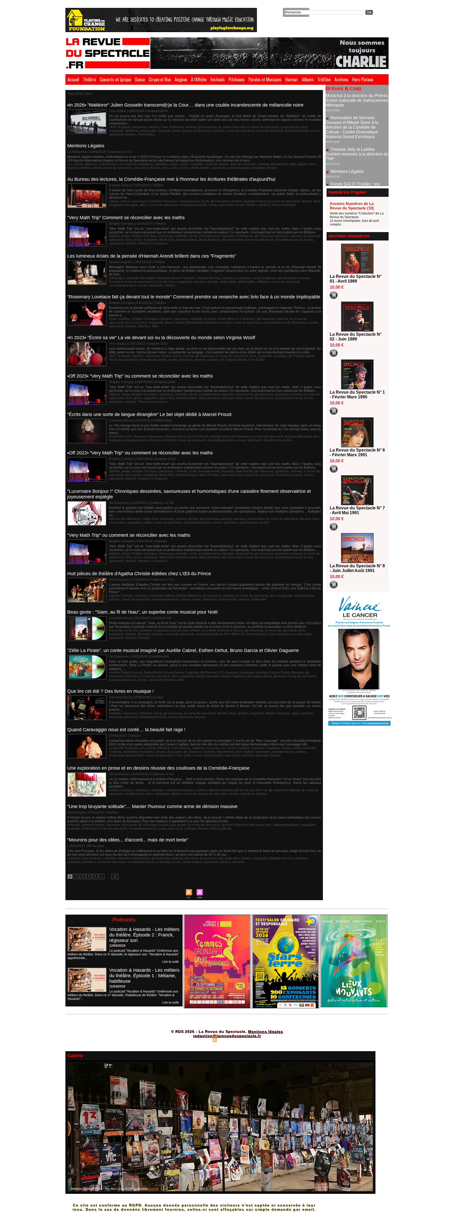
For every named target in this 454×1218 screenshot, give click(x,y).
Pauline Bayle (304, 356)
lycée (137, 240)
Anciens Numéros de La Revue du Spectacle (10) (352, 205)
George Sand (219, 436)
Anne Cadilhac (120, 319)
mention (85, 168)
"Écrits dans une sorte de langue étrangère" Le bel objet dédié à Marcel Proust (149, 414)
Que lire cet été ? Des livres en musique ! (110, 691)
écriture (210, 319)
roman (185, 599)
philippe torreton (281, 858)
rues (165, 168)
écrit (191, 436)
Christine (145, 713)
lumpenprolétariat (286, 825)
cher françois (92, 858)
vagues (212, 360)
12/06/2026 (117, 946)
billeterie (90, 164)
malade (130, 634)
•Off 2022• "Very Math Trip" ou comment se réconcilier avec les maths (140, 452)
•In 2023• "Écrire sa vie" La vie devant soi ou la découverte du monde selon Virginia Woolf (161, 337)
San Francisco (256, 634)
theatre (130, 134)
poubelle (73, 828)
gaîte (178, 752)
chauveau (139, 127)
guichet (225, 519)
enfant (195, 630)
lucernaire (263, 752)
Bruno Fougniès (183, 278)
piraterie (280, 676)
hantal (163, 825)
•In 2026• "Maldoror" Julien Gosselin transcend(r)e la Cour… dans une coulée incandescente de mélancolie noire (185, 105)
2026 (112, 127)
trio (278, 440)
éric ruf (261, 790)
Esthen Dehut (279, 672)
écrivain (202, 436)
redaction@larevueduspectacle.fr (227, 1036)
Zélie (180, 680)
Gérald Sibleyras (188, 596)
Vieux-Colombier (283, 205)
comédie (196, 164)
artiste (78, 164)
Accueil (73, 79)
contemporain (189, 201)
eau (186, 630)
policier (114, 599)
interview (191, 858)
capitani (198, 748)
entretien (124, 858)
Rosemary (299, 322)
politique (73, 862)
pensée (213, 282)
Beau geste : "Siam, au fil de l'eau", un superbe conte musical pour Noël (142, 612)
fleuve (238, 630)
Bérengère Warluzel (155, 278)
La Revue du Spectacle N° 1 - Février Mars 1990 (357, 394)
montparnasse (283, 752)
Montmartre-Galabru (202, 322)
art (69, 164)
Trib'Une (324, 79)
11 (115, 876)
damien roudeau (221, 790)
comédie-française (179, 790)
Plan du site (201, 1039)
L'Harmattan (255, 519)
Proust (154, 440)
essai (257, 278)
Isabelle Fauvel (255, 201)
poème (219, 131)
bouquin (115, 713)
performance (203, 131)
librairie (305, 519)
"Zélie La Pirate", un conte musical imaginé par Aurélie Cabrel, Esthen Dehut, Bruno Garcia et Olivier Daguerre (183, 650)
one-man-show (232, 240)
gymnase (282, 236)
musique (164, 131)
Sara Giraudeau (280, 634)
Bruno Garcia (174, 672)
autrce (125, 201)
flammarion (244, 236)
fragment (269, 278)
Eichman (244, 278)
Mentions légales (265, 1031)
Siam (308, 634)
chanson (130, 164)
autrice (114, 519)
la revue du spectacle (263, 127)
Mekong (143, 634)
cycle (205, 201)
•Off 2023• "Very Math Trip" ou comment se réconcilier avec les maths (140, 376)
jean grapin (178, 825)
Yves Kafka (146, 134)
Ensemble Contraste (216, 630)
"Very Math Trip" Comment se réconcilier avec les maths (126, 217)
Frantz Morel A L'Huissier (236, 319)
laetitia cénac (135, 794)
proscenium (135, 755)
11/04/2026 (117, 986)
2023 (112, 356)
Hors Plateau (362, 79)
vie (222, 360)
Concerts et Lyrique (115, 79)
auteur (113, 201)
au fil (127, 630)
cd (120, 164)
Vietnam (144, 638)
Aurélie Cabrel (120, 672)
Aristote (133, 278)
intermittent (279, 164)
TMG (155, 326)
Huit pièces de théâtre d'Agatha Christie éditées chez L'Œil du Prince (139, 573)
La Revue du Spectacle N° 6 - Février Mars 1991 (357, 452)
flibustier (297, 672)
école (193, 236)
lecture (307, 201)
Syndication (226, 1039)
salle (174, 168)
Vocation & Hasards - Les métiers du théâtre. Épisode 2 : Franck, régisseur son (144, 935)
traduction (258, 599)
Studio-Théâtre (246, 205)
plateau (176, 794)
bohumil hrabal (93, 825)
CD (129, 436)
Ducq (158, 713)
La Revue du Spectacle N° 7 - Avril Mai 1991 (357, 510)
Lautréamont (290, 127)
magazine (116, 131)
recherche (168, 440)
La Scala (160, 282)
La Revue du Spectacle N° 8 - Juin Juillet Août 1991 (357, 568)
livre (304, 127)
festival (190, 127)
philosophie (246, 282)
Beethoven (117, 436)
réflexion (263, 282)
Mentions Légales (85, 145)
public (147, 522)
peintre (301, 752)
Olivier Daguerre (233, 676)
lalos (293, 164)
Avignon (181, 79)
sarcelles (221, 794)
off (290, 356)
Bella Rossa (153, 672)
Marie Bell (166, 240)
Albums (308, 79)
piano (144, 440)
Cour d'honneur (172, 127)
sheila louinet (200, 168)
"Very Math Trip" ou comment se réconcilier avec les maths (128, 535)
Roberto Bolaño (296, 131)
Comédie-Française (162, 201)
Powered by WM (249, 1039)
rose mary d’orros (147, 168)
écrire (176, 356)
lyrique (243, 713)
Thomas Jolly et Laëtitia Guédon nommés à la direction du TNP (357, 123)
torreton (238, 862)
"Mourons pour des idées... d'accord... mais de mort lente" (127, 840)
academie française (124, 748)
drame (224, 164)
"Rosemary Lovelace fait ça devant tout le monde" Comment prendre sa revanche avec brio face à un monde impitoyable (193, 296)
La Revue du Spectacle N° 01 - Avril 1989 (355, 278)
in (219, 127)
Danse (140, 79)
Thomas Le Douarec (153, 243)
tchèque (190, 828)
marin (200, 676)
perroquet (254, 676)
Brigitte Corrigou (144, 236)
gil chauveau (207, 127)
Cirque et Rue (160, 79)
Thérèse (144, 326)
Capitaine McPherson (201, 672)
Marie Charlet (175, 322)
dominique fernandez (138, 752)
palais (176, 131)
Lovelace (140, 322)
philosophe (228, 282)
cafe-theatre (108, 164)
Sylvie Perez (228, 599)
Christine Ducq (175, 436)
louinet (72, 168)
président (88, 862)
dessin (193, 519)
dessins (262, 672)
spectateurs (248, 522)
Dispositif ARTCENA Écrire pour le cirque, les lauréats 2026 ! (356, 172)
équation (227, 236)
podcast (301, 858)
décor (239, 790)
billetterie (133, 519)
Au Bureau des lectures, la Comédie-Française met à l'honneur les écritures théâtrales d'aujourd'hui (171, 179)
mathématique (186, 240)
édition (170, 596)
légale (302, 164)
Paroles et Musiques (265, 79)
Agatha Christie (120, 596)
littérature (304, 436)
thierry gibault (220, 828)
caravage (212, 748)
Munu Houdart (209, 240)
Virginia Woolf (236, 360)
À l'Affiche (199, 79)
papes (187, 131)
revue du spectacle (240, 131)
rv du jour (163, 862)
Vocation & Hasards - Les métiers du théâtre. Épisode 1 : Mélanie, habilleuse (144, 976)
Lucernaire (117, 522)
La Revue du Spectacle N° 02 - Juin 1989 (355, 336)
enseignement (209, 236)
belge (126, 236)
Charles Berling (208, 278)
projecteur (116, 755)
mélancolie (148, 131)
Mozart (271, 713)
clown (184, 164)
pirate (267, 676)
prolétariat (89, 828)
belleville (73, 825)
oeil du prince (304, 596)
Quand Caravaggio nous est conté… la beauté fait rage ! (126, 729)
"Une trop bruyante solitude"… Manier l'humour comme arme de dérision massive (152, 806)
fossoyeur (129, 825)
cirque (173, 164)
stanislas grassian (255, 755)
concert (176, 630)
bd (123, 519)
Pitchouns (237, 79)
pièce (144, 205)
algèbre (114, 236)
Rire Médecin (234, 634)
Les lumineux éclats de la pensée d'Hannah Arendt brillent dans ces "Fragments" (151, 256)
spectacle (116, 134)
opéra (296, 713)
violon (287, 440)
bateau (137, 672)
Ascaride (116, 630)
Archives (341, 79)
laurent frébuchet (234, 825)
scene (314, 131)
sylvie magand (238, 168)
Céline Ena (150, 519)
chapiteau (145, 164)
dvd (233, 164)
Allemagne (117, 278)
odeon (97, 168)
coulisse (211, 164)
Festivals (217, 79)
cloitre (166, 356)
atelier (113, 790)
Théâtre (89, 79)
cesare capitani (237, 748)
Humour (291, 79)
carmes (137, 356)
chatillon (161, 164)
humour (263, 164)
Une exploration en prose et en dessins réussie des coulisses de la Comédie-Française (158, 768)
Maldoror (131, 131)
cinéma (153, 127)
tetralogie (258, 168)
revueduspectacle (269, 131)
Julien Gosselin (234, 127)
